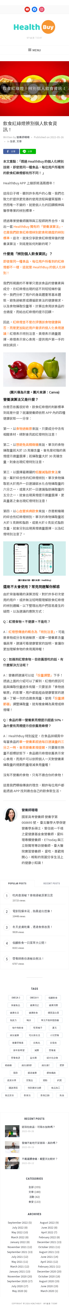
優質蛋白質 (53, 1012)
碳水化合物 (52, 1057)
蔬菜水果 (11, 1080)
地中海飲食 (17, 1027)
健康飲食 (33, 1012)
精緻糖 (8, 1065)
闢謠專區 (13, 1088)
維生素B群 (27, 1065)
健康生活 (14, 1012)
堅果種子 (37, 1027)
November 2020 (17, 1276)
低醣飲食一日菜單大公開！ (30, 943)
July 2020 (17, 1286)
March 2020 (47, 1291)
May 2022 (17, 1232)
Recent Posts (51, 883)
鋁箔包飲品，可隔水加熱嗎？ (38, 1127)
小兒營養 (54, 1035)
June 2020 (46, 1286)
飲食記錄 (45, 1095)
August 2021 (46, 1252)
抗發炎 (53, 1042)
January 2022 (18, 1242)
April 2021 (47, 1262)
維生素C (46, 1065)
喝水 (29, 1020)
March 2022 (18, 1237)
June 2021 (46, 1257)
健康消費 (53, 1005)
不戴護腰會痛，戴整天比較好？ (40, 1159)
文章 (19, 141)
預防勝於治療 (34, 1088)
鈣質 (59, 1080)
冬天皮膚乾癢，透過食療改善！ (33, 927)
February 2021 (46, 1266)
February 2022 (47, 1237)
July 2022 (18, 1227)
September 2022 (18, 1222)
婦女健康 (14, 1035)
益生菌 (33, 1057)
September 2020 (17, 1281)
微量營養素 (17, 1042)
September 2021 (17, 1252)
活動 (31, 1197)
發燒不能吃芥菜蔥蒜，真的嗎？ (40, 1143)
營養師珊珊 (23, 137)
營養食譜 (15, 1057)
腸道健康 (32, 1073)
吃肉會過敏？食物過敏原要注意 (33, 895)
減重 (36, 1050)
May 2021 (17, 1262)
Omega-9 (34, 997)
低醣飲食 (52, 997)
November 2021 (17, 1247)
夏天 (54, 1027)
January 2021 (17, 1271)
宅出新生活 (34, 1035)
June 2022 (47, 1227)
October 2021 (46, 1247)
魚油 (62, 1095)
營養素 (52, 1050)
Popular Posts (17, 883)
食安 (31, 1202)
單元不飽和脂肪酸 (50, 1020)
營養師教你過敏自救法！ (28, 958)
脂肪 (15, 1073)
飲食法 (27, 1095)
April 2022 (47, 1232)
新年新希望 (19, 1050)
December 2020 (46, 1271)
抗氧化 (36, 1042)
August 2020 (46, 1281)
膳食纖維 (51, 1073)
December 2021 (46, 1242)
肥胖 (62, 1065)
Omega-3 (16, 997)
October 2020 (46, 1276)
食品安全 (9, 1095)
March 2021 (17, 1266)
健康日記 (34, 1005)
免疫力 (13, 1020)
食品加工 (55, 1088)
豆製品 (29, 1080)
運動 (45, 1080)
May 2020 (17, 1291)
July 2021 (17, 1257)
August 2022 (47, 1222)
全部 (12, 141)
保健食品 (15, 1005)
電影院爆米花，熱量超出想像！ (33, 911)
